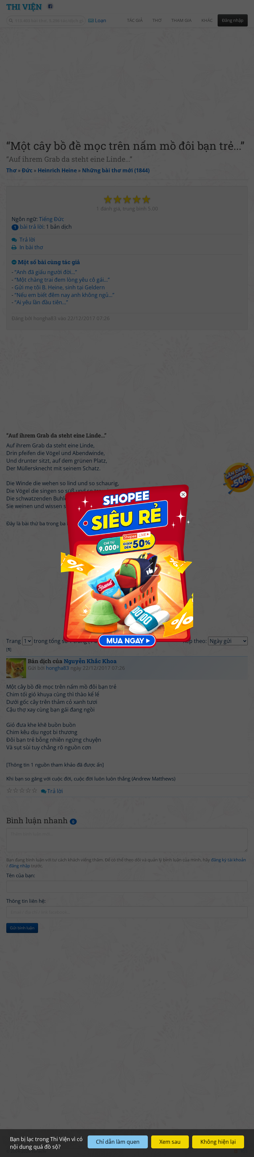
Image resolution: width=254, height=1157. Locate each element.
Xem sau (170, 1141)
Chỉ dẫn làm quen (118, 1141)
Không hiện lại (218, 1141)
